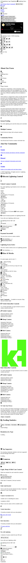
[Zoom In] (2, 560)
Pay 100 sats (5, 537)
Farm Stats (19, 4)
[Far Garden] (7, 42)
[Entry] (2, 42)
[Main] (2, 44)
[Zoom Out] (4, 560)
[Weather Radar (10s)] (2, 50)
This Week (7, 424)
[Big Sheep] (2, 47)
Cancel (3, 229)
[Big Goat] (9, 47)
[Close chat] (2, 53)
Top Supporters (22, 424)
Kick (3, 11)
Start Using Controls (6, 240)
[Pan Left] (1, 557)
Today (2, 424)
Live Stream (3, 4)
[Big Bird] (7, 47)
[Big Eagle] (12, 47)
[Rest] (4, 44)
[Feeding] (7, 44)
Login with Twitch (6, 514)
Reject (2, 416)
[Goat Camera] (7, 39)
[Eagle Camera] (9, 39)
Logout (2, 9)
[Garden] (4, 42)
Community (12, 4)
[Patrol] (9, 42)
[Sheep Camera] (2, 39)
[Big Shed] (4, 47)
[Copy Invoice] (16, 225)
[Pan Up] (2, 555)
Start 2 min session (6, 477)
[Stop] (4, 557)
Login (3, 5)
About (8, 4)
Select (3, 196)
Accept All (7, 416)
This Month (13, 424)
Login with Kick (6, 526)
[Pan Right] (6, 557)
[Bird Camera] (4, 39)
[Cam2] (9, 44)
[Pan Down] (2, 558)
